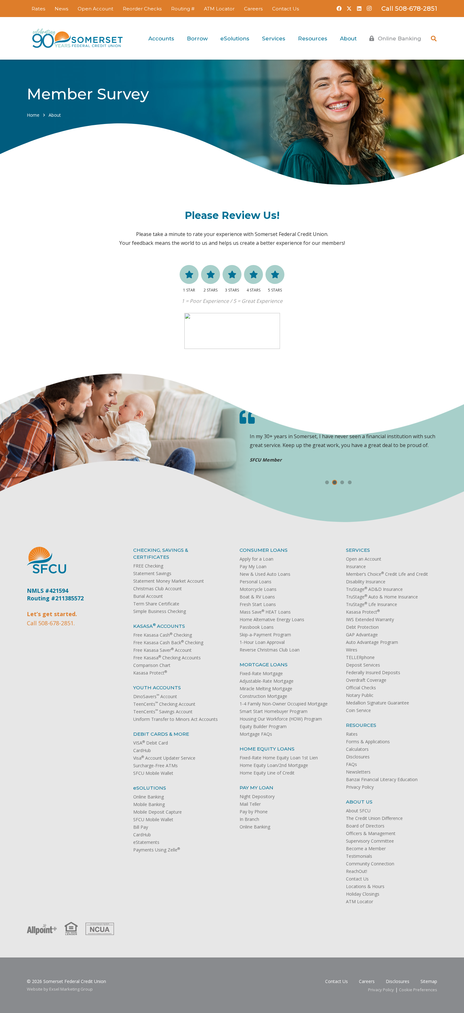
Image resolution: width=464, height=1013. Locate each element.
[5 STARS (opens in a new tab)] (274, 274)
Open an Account (363, 559)
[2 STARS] (210, 274)
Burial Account (148, 596)
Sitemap (428, 981)
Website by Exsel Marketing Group (60, 989)
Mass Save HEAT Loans (265, 612)
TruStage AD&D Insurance (374, 589)
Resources (361, 725)
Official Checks (361, 688)
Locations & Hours (365, 886)
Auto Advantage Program (372, 642)
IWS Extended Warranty (370, 619)
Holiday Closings (362, 894)
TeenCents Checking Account (164, 704)
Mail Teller (250, 804)
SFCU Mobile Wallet (153, 773)
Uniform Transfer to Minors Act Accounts (175, 719)
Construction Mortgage (263, 696)
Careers (367, 981)
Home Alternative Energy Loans (272, 619)
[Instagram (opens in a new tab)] (369, 8)
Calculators (357, 749)
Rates (352, 734)
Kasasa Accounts (159, 626)
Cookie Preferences (418, 989)
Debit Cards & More (161, 734)
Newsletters (358, 772)
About (55, 115)
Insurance (356, 566)
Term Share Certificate (156, 604)
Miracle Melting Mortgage (266, 689)
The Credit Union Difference (374, 818)
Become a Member (366, 848)
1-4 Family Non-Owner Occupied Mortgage (284, 704)
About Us (359, 802)
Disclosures (358, 757)
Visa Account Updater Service (164, 758)
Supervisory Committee (370, 841)
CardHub (142, 750)
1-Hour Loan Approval (262, 642)
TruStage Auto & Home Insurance (382, 597)
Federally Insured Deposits (373, 672)
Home (33, 115)
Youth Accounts (157, 688)
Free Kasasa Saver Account (162, 650)
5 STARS (275, 290)
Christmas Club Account (157, 589)
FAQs (351, 764)
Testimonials (359, 856)
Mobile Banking (149, 804)
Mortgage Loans (264, 665)
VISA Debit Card (150, 743)
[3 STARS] (232, 274)
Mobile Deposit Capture (157, 812)
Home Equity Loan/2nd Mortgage (274, 765)
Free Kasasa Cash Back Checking (168, 642)
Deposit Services (363, 665)
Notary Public (359, 695)
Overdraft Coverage (366, 680)
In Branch (249, 819)
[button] (199, 8)
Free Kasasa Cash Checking (162, 635)
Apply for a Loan (256, 559)
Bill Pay (140, 827)
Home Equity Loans (267, 749)
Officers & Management (371, 833)
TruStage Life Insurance (371, 604)
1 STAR (189, 290)
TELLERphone (360, 657)
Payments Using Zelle (156, 850)
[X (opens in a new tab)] (349, 8)
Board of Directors (365, 826)
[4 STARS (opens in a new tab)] (253, 274)
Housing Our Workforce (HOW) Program (281, 719)
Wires (351, 650)
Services (358, 550)
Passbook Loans (257, 627)
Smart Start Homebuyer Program (273, 711)
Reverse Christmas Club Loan (270, 650)
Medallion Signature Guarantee (377, 703)
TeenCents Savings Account (163, 712)
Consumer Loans (264, 550)
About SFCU (358, 811)
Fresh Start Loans (258, 604)
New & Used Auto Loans (265, 574)
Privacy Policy (360, 787)
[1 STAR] (189, 274)
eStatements (146, 842)
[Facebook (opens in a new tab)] (339, 8)
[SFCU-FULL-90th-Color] (77, 38)
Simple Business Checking (159, 611)
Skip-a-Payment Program (265, 635)
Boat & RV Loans (257, 597)
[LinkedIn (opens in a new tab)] (359, 8)
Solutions (149, 788)
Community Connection (370, 864)
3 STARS (232, 290)
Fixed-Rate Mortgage (261, 673)
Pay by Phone (254, 812)
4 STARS (253, 290)
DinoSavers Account (155, 696)
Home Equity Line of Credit (267, 773)
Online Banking (148, 797)
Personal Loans (255, 582)
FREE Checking (148, 566)
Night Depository (257, 796)
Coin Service (358, 710)
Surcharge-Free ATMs (155, 766)
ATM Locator (359, 901)
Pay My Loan (253, 566)
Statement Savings (152, 573)
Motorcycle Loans (258, 589)
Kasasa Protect (150, 673)
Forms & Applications (368, 742)
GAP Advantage (362, 635)
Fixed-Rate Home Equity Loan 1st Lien (279, 758)
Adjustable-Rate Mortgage (267, 681)
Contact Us (357, 879)
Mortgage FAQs (256, 734)
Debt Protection (362, 627)
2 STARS (210, 290)
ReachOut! (356, 871)
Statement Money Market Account (168, 581)
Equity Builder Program (263, 726)
